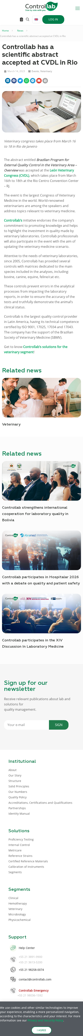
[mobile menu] (77, 8)
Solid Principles (18, 786)
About (12, 770)
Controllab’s (13, 220)
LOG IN (53, 19)
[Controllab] (41, 6)
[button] (7, 80)
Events (35, 71)
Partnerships (17, 808)
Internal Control (19, 845)
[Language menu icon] (36, 19)
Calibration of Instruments (26, 867)
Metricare (15, 850)
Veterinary (46, 71)
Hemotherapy (17, 903)
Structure (14, 781)
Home (5, 30)
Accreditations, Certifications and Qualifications (40, 803)
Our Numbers (17, 792)
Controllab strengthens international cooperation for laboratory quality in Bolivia (35, 514)
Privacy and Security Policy (45, 1020)
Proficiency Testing (21, 839)
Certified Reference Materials (28, 861)
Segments (15, 872)
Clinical (13, 898)
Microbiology (17, 914)
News (20, 30)
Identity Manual (19, 813)
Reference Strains (20, 856)
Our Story (14, 775)
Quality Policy (17, 797)
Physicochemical (19, 920)
